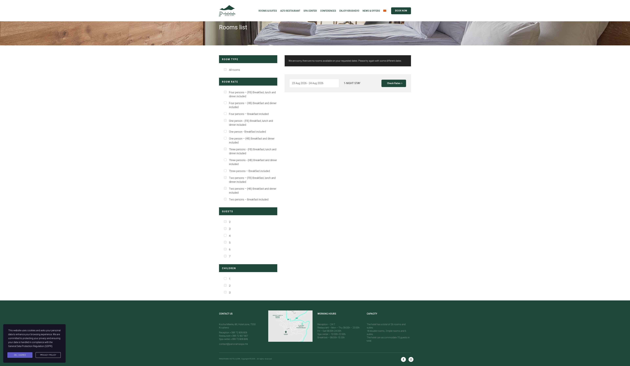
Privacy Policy (48, 355)
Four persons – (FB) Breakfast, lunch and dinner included (252, 94)
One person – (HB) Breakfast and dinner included (251, 140)
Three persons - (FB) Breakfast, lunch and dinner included (252, 151)
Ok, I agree (20, 355)
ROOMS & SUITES (268, 11)
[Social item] (403, 359)
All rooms (234, 69)
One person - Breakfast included (247, 131)
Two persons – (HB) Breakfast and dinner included (252, 190)
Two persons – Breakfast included (248, 199)
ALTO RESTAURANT (290, 11)
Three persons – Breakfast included (249, 171)
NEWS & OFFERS (371, 11)
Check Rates (393, 83)
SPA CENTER (310, 11)
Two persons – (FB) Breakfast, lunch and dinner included (252, 179)
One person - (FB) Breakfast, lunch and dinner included (251, 122)
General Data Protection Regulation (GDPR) (30, 346)
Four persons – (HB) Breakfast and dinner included (252, 105)
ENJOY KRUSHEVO (349, 11)
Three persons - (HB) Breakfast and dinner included (253, 162)
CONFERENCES (328, 11)
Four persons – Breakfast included (249, 114)
